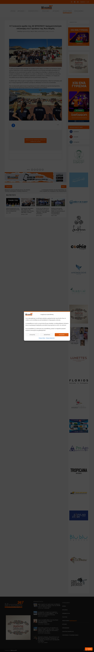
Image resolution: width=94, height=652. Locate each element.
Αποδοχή (61, 334)
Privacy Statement (50, 338)
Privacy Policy (42, 338)
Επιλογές (32, 334)
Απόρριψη (47, 334)
